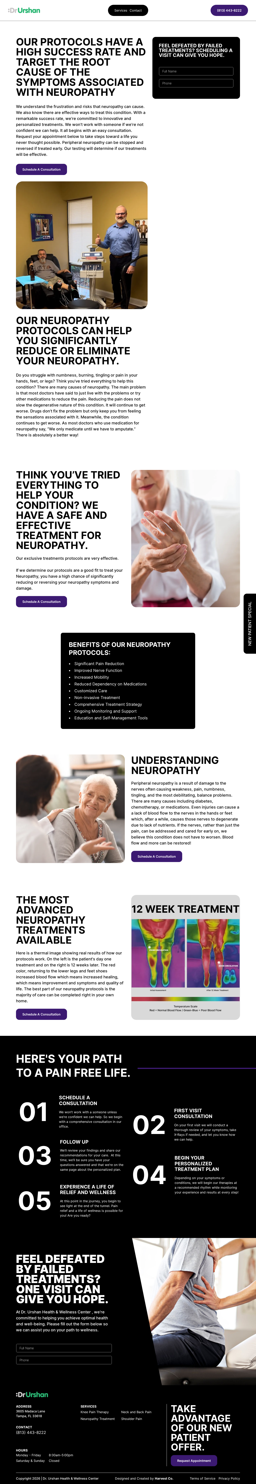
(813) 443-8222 (229, 10)
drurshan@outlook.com (38, 1438)
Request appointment (194, 1461)
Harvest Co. (164, 1478)
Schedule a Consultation (41, 169)
